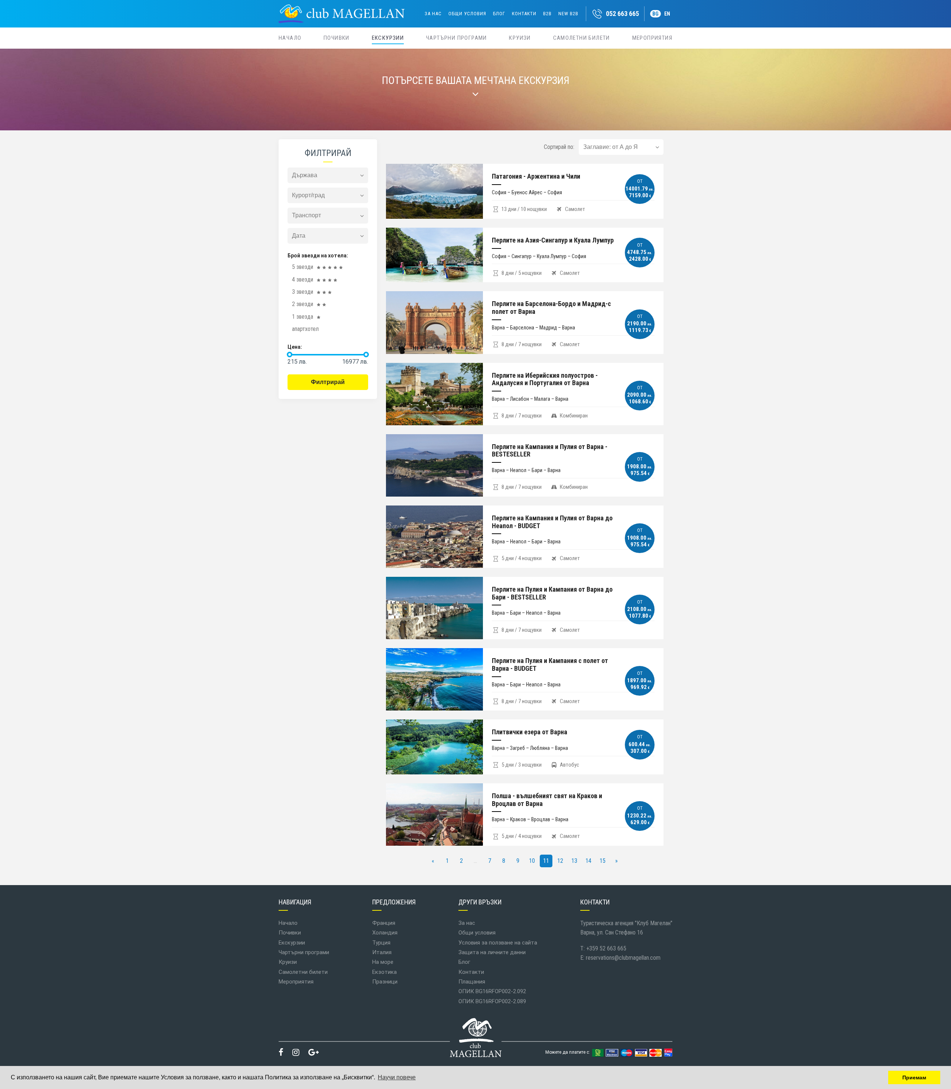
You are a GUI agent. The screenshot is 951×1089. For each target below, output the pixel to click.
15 (603, 860)
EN (667, 14)
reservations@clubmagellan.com (623, 957)
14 (588, 860)
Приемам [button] (914, 1077)
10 (532, 860)
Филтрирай (328, 382)
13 (574, 860)
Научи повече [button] (397, 1077)
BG (655, 14)
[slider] (289, 354)
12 (560, 860)
